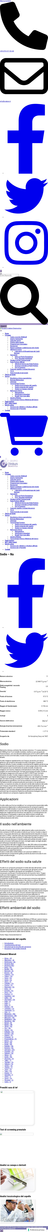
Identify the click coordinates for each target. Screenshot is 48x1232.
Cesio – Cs (8, 980)
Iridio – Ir (7, 1005)
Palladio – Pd (9, 1032)
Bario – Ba (8, 967)
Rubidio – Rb (8, 1046)
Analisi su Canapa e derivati (24, 389)
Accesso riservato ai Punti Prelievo (26, 366)
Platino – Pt (8, 1035)
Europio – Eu (8, 991)
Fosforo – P (8, 994)
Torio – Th (8, 1069)
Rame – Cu (8, 1041)
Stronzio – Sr (9, 1059)
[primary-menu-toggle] (1, 330)
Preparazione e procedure (18, 344)
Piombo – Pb (9, 1033)
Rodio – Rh (8, 1044)
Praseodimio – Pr (10, 1039)
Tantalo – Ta (8, 1062)
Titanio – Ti (8, 1068)
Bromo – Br (8, 973)
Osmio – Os (8, 1030)
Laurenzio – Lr (9, 1010)
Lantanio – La (9, 1008)
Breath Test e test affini (22, 396)
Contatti (7, 410)
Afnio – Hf (8, 958)
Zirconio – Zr (8, 1080)
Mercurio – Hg (9, 1017)
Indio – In (7, 1001)
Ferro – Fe (7, 992)
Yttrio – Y (7, 1076)
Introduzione (8, 943)
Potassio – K (8, 1037)
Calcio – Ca (8, 976)
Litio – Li (7, 1012)
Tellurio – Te (8, 1064)
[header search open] (1, 271)
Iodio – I (7, 1003)
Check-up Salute (10, 375)
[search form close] (1, 273)
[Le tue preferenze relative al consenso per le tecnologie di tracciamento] (36, 1230)
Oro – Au (7, 1028)
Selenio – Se (8, 1053)
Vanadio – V (8, 1075)
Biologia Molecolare (17, 380)
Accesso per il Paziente (18, 409)
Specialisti (13, 355)
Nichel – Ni (8, 1023)
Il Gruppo (8, 335)
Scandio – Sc (9, 1051)
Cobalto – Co (9, 983)
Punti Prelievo (9, 401)
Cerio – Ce (8, 978)
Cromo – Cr (8, 985)
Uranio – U (8, 1073)
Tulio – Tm (8, 1071)
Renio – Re (8, 1042)
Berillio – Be (8, 969)
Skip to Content (5, 1)
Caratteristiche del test (12, 945)
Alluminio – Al (9, 960)
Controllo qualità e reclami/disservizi (22, 369)
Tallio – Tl (7, 1060)
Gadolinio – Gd (9, 996)
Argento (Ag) (9, 964)
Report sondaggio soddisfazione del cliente (24, 348)
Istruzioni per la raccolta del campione (17, 947)
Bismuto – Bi (8, 971)
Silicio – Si (7, 1055)
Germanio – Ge (9, 999)
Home (7, 333)
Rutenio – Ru (9, 1048)
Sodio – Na (8, 1057)
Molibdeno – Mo (10, 1019)
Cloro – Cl (7, 982)
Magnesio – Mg (9, 1014)
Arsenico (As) (9, 965)
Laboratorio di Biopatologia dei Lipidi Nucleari (27, 352)
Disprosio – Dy (9, 987)
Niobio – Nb (8, 1025)
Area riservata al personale (19, 373)
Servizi (7, 376)
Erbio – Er (7, 989)
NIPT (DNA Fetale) (11, 403)
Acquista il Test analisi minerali (15, 948)
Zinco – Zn (8, 1078)
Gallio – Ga (8, 998)
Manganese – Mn (10, 1016)
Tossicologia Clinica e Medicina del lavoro (24, 400)
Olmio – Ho (8, 1026)
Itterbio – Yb (8, 1007)
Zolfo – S (7, 1082)
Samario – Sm (9, 1050)
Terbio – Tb (8, 1066)
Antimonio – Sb (9, 962)
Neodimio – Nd (9, 1021)
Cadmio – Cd (9, 974)
